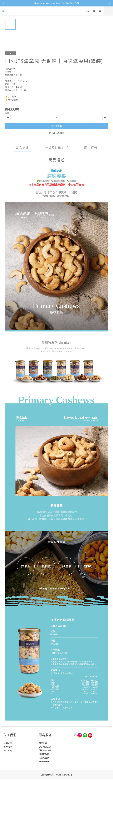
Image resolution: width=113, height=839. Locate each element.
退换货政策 (44, 754)
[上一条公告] (3, 3)
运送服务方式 (45, 746)
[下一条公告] (109, 3)
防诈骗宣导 (44, 761)
